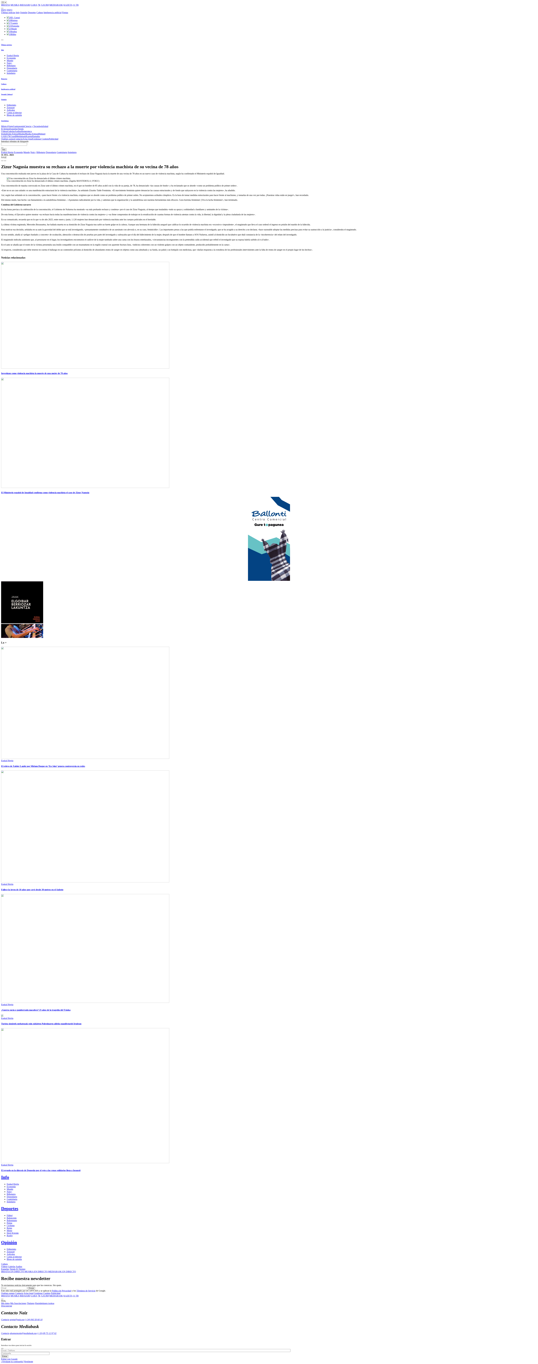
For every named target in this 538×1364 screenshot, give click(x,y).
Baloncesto (12, 1218)
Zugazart (11, 107)
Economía (11, 58)
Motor (9, 1230)
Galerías (11, 131)
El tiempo (5, 129)
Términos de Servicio (85, 1291)
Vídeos (4, 131)
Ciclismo (11, 1225)
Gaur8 (13, 136)
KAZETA (67, 5)
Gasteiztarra (12, 70)
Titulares (30, 1303)
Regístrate (28, 1361)
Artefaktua (5, 121)
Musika (21, 134)
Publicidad (53, 139)
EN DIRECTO (13, 1271)
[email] (5, 160)
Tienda (21, 129)
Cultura (39, 12)
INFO (3, 10)
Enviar (31, 1288)
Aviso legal (28, 139)
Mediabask (21, 136)
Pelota (9, 1223)
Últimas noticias (8, 12)
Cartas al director (14, 112)
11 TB (76, 5)
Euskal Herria (13, 55)
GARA (34, 5)
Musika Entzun (31, 134)
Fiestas (65, 12)
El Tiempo (20, 1269)
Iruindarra (11, 73)
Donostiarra (12, 68)
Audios (18, 131)
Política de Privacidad (61, 1291)
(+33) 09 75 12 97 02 (46, 1333)
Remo (9, 1228)
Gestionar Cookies (41, 139)
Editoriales (11, 105)
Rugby (10, 1235)
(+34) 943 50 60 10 (33, 1319)
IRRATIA (5, 5)
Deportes (32, 12)
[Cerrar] (2, 1348)
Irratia (3, 134)
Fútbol (9, 1215)
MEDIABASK (56, 5)
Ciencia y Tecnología (33, 126)
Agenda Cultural (6, 94)
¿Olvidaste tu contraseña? (12, 1361)
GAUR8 (45, 5)
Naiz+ (9, 63)
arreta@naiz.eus (17, 1319)
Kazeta (29, 136)
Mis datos (5, 1303)
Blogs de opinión (14, 115)
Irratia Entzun (12, 134)
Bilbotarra (11, 65)
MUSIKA (15, 5)
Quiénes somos (8, 139)
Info (17, 12)
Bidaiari (41, 134)
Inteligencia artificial (53, 12)
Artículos (11, 110)
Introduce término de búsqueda (14, 141)
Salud (45, 126)
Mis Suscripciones (18, 1303)
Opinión (23, 12)
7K (39, 5)
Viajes (10, 126)
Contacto (19, 139)
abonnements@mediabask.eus (23, 1333)
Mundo (10, 60)
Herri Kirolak (13, 1233)
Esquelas (14, 129)
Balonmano (12, 1220)
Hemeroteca (26, 131)
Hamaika (36, 136)
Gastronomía (18, 126)
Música (4, 126)
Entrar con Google (9, 1359)
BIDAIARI (25, 5)
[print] (2, 160)
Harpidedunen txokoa (44, 1303)
